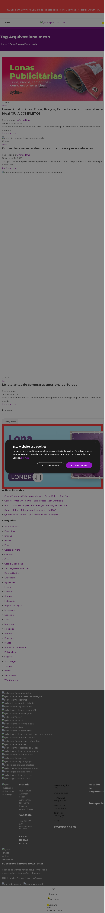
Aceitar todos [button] (79, 465)
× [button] (95, 443)
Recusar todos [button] (50, 465)
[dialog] (52, 456)
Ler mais (25, 457)
